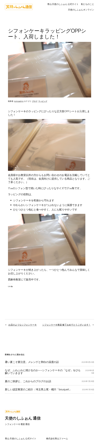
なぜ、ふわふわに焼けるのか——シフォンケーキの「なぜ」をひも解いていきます (43, 372)
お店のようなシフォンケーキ (22, 324)
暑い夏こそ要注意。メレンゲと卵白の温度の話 (32, 362)
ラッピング (42, 101)
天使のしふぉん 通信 (22, 418)
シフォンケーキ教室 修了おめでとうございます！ (66, 324)
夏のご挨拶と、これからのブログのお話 (28, 381)
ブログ (34, 101)
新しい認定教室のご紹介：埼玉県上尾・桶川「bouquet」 (38, 389)
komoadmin (19, 101)
